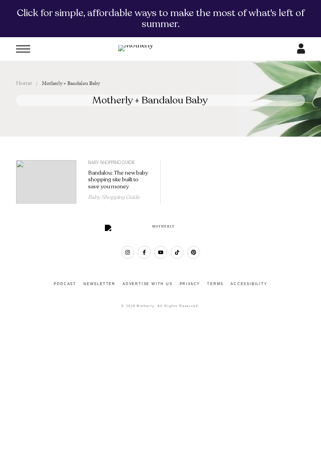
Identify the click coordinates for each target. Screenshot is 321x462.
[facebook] (144, 252)
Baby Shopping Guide (111, 163)
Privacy (190, 284)
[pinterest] (193, 252)
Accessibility (249, 284)
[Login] (301, 51)
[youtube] (160, 252)
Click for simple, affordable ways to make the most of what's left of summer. (161, 18)
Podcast (65, 284)
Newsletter (99, 284)
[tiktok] (177, 252)
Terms (215, 284)
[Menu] (23, 48)
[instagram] (127, 252)
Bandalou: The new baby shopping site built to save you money (118, 180)
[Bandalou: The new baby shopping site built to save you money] (46, 182)
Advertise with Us (148, 284)
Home (24, 83)
